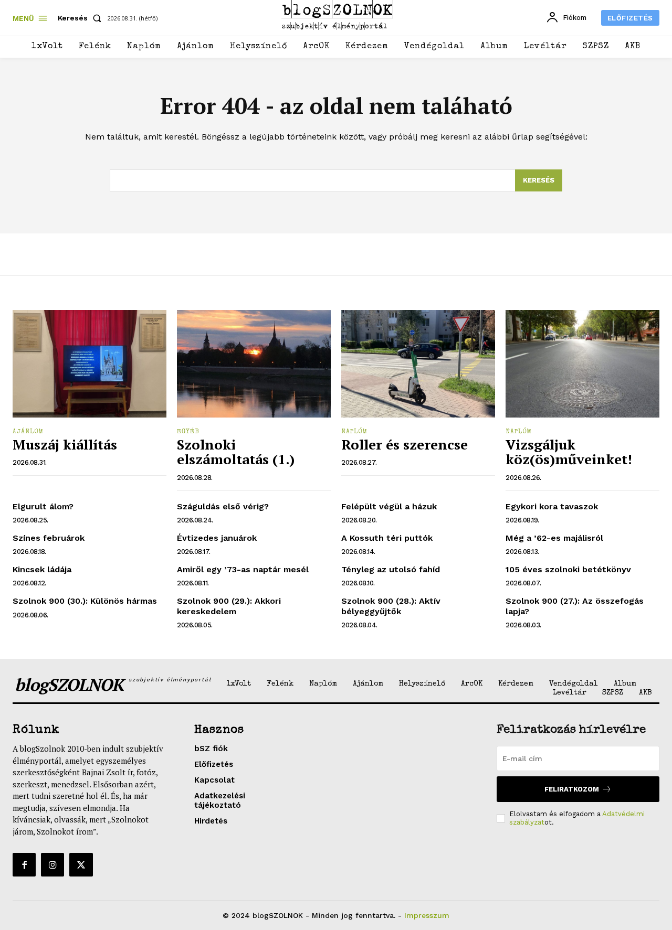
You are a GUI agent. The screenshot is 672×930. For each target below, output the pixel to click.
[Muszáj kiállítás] (89, 364)
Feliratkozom (571, 789)
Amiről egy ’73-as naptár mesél (243, 569)
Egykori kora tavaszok (552, 506)
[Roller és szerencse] (418, 364)
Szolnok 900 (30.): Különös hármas (85, 601)
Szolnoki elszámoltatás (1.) (236, 451)
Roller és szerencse (404, 444)
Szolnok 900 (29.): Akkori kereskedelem (229, 606)
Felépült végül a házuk (389, 506)
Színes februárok (49, 538)
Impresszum (426, 915)
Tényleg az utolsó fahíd (390, 569)
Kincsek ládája (42, 569)
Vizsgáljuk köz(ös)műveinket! (569, 451)
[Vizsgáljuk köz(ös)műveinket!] (582, 364)
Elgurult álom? (43, 506)
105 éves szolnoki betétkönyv (568, 569)
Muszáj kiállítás (65, 444)
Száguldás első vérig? (223, 506)
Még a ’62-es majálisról (554, 538)
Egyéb (188, 432)
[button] (82, 18)
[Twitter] (80, 864)
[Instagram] (52, 864)
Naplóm (354, 432)
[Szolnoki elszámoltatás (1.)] (254, 364)
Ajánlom (28, 432)
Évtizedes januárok (217, 538)
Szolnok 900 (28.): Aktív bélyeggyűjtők (390, 606)
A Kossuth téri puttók (387, 538)
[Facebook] (24, 864)
